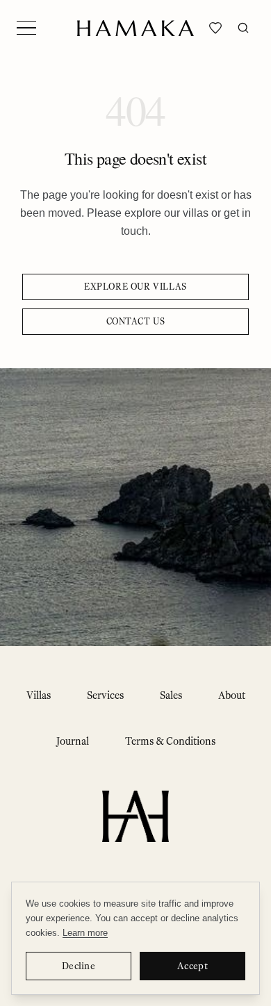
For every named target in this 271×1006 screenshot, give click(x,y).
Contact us (135, 321)
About (231, 695)
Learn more (85, 932)
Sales (171, 695)
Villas (38, 695)
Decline (78, 966)
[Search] (243, 28)
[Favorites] (215, 28)
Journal (72, 741)
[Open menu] (26, 28)
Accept (192, 966)
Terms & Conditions (170, 741)
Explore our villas (135, 286)
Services (105, 695)
